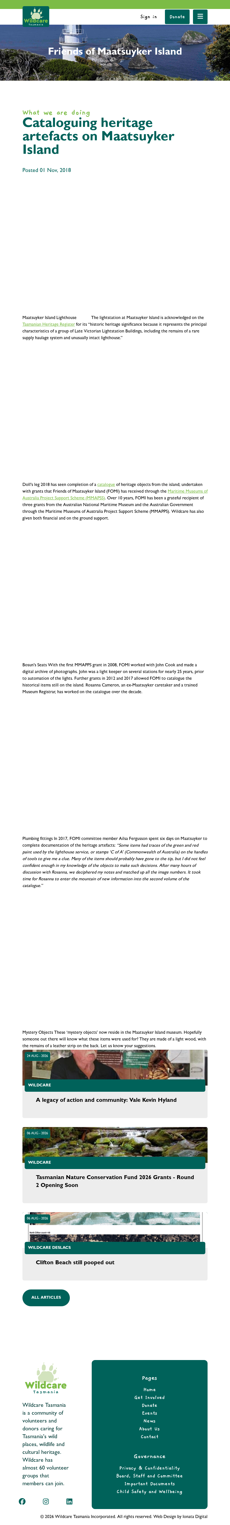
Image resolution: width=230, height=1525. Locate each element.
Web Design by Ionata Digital (180, 1517)
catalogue (106, 485)
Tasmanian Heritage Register (48, 325)
